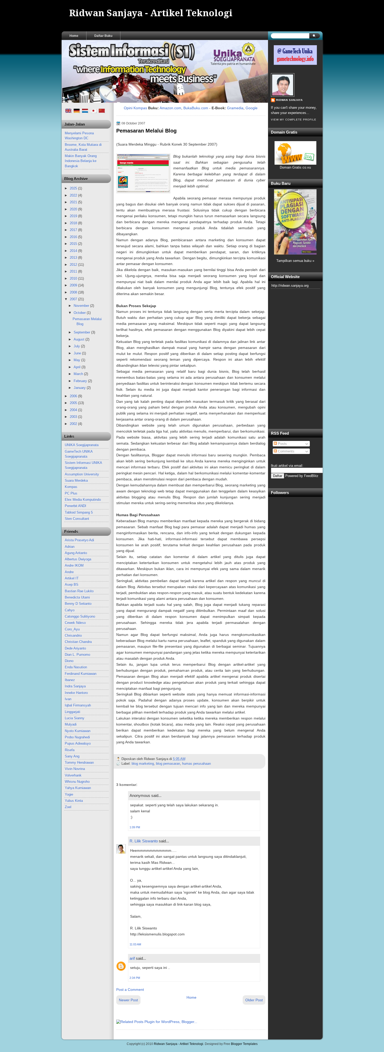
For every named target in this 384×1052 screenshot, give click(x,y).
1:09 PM (135, 827)
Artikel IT (72, 578)
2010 (74, 278)
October (80, 313)
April (78, 367)
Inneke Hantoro (76, 693)
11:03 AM (135, 944)
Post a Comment (130, 989)
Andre (69, 572)
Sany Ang (72, 756)
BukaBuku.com (195, 108)
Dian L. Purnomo (77, 655)
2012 (74, 265)
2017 (74, 230)
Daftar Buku (103, 36)
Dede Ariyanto (75, 648)
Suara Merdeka (76, 480)
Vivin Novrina (75, 769)
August (79, 339)
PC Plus (71, 493)
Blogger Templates (244, 1044)
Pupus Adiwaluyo (78, 743)
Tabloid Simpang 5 (79, 512)
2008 (74, 292)
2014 (74, 251)
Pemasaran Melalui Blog (146, 131)
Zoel (68, 807)
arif (132, 958)
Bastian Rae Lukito (79, 591)
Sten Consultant (77, 519)
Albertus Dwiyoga (78, 559)
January (80, 388)
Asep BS (71, 585)
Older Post (254, 1000)
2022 (74, 195)
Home (73, 36)
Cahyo (69, 610)
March (79, 374)
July (77, 346)
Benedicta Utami (77, 597)
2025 (74, 188)
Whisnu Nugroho (77, 782)
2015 (74, 244)
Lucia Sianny (74, 718)
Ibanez (70, 680)
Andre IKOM (74, 565)
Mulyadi (71, 724)
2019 (74, 216)
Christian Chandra (78, 642)
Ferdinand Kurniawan (80, 674)
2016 (74, 237)
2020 (74, 209)
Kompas (71, 487)
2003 (74, 417)
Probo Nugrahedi (77, 737)
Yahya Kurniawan (78, 788)
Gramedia (235, 108)
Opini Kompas (135, 108)
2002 (74, 424)
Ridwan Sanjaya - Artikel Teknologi (150, 13)
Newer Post (128, 1000)
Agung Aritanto (76, 553)
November (82, 306)
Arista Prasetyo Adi (79, 540)
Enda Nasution (76, 667)
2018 (74, 223)
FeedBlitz (311, 476)
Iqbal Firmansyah (78, 705)
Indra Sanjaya (75, 686)
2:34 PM (135, 977)
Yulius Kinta (74, 801)
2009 (74, 285)
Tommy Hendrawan (79, 762)
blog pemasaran (168, 764)
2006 (74, 396)
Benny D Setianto (78, 604)
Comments (285, 451)
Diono (69, 661)
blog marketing (143, 764)
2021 (74, 202)
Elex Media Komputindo (83, 500)
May (77, 360)
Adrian (69, 547)
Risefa (69, 750)
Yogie (69, 794)
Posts (282, 444)
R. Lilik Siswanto (144, 841)
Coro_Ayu (72, 629)
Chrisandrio (73, 635)
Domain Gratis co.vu (295, 167)
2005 (74, 403)
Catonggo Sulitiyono (80, 616)
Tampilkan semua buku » (295, 261)
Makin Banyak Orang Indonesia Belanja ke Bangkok (81, 161)
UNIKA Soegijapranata (81, 445)
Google (252, 108)
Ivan (68, 699)
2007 (74, 299)
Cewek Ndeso (75, 623)
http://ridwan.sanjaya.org (290, 286)
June (78, 353)
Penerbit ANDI (75, 506)
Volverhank (73, 775)
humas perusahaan (196, 764)
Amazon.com (170, 108)
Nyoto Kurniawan (77, 731)
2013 (74, 258)
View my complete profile (293, 119)
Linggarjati (72, 712)
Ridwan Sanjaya (289, 100)
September (82, 332)
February (81, 381)
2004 (74, 410)
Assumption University (82, 474)
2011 (74, 271)
